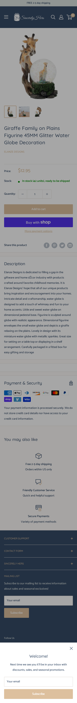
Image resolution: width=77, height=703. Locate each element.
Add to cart (38, 209)
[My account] (61, 17)
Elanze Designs (14, 152)
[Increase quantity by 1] (47, 194)
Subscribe (38, 693)
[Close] (71, 648)
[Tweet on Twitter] (62, 245)
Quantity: (10, 194)
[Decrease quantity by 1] (22, 194)
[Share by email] (70, 245)
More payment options (38, 231)
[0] (69, 17)
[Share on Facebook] (46, 245)
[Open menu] (6, 17)
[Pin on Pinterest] (54, 245)
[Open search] (53, 17)
